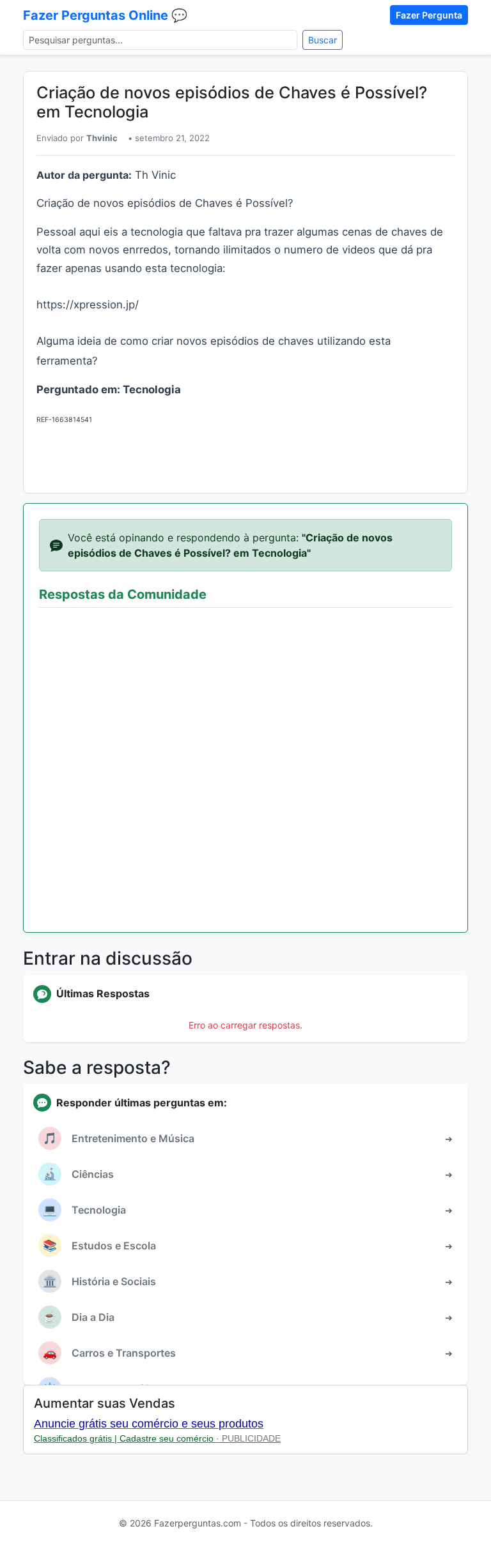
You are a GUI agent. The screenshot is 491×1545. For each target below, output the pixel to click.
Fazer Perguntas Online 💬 (105, 15)
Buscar (322, 39)
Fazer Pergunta (429, 15)
